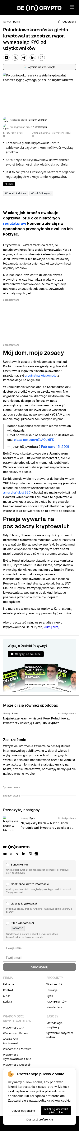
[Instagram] (41, 57)
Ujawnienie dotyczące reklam (59, 1035)
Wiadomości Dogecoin (17, 1064)
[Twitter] (15, 57)
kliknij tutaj (51, 627)
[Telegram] (24, 57)
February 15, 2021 (55, 446)
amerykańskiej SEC (17, 492)
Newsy (7, 21)
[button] (39, 868)
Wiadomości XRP (13, 1027)
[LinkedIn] (33, 57)
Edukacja (52, 990)
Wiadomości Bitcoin (15, 1033)
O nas (6, 996)
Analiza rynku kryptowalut (11, 1041)
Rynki (16, 21)
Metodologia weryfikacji (54, 1025)
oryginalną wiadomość (41, 375)
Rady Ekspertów (56, 1001)
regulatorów (14, 223)
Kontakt (8, 990)
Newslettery (54, 1007)
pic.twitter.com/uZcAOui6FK (34, 440)
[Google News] (36, 854)
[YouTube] (6, 57)
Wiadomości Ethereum (17, 1049)
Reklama (8, 984)
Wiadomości (54, 984)
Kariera (7, 1001)
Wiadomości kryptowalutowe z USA (17, 1057)
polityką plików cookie (54, 1101)
